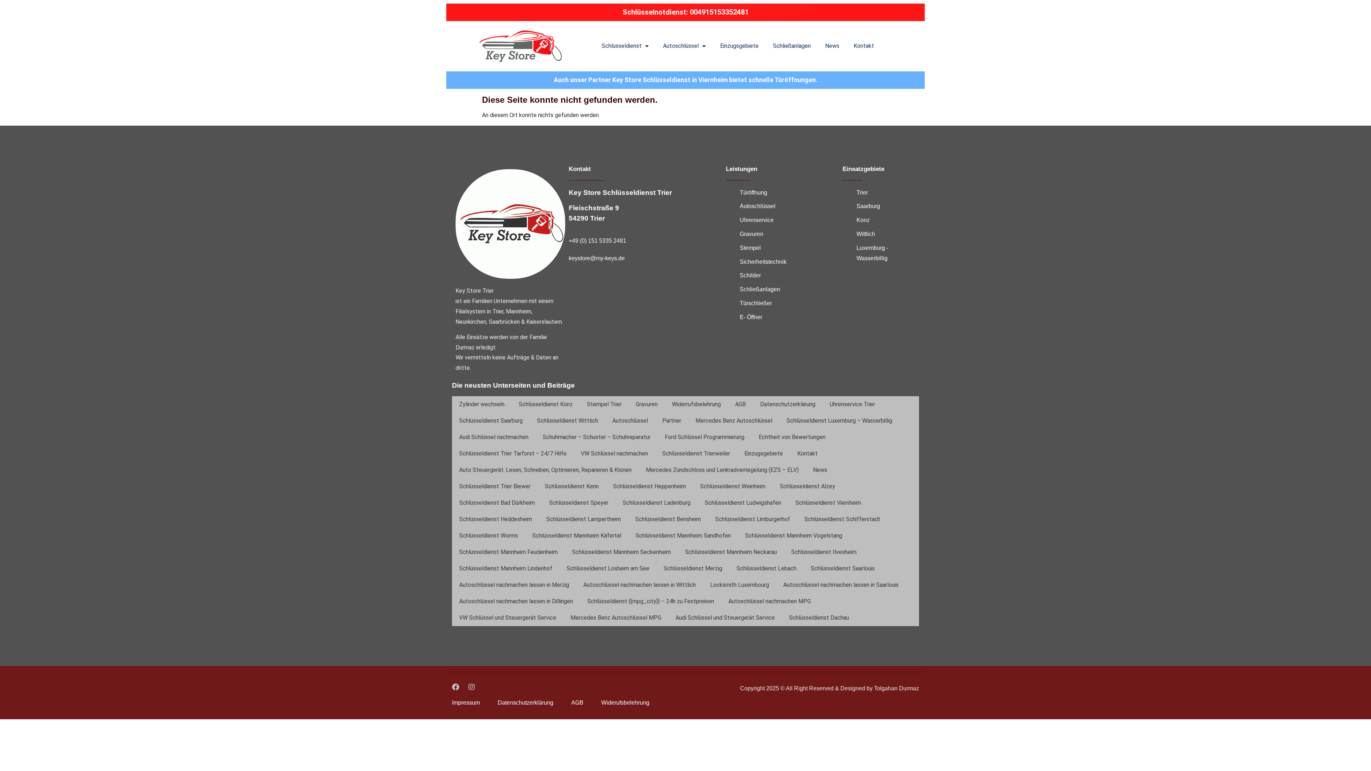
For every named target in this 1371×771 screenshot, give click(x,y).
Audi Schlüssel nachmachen (493, 437)
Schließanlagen (792, 45)
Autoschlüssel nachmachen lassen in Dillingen (516, 601)
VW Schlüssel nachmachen (614, 453)
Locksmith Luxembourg (739, 584)
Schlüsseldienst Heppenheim (649, 486)
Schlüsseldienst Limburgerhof (752, 519)
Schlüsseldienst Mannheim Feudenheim (508, 552)
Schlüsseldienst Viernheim (828, 502)
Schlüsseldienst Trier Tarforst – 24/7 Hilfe (513, 453)
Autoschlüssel (681, 45)
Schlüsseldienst (622, 45)
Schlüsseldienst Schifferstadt (842, 519)
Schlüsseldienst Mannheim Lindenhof (505, 568)
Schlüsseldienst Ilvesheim (824, 552)
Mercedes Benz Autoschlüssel (733, 420)
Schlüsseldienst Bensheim (668, 519)
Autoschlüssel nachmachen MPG (769, 601)
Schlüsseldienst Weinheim (732, 486)
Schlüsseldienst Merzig (693, 568)
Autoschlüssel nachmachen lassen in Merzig (514, 584)
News (832, 45)
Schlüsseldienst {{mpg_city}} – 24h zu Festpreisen (650, 601)
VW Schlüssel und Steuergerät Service (507, 617)
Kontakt (864, 45)
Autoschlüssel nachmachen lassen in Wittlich (639, 584)
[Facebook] (455, 687)
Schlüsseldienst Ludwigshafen (743, 502)
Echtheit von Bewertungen (792, 437)
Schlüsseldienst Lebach (767, 568)
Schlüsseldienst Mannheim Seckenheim (621, 552)
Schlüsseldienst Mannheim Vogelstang (793, 535)
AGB (740, 404)
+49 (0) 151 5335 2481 (597, 241)
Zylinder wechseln (481, 404)
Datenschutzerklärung (787, 404)
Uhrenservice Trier (852, 404)
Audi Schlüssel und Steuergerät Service (725, 617)
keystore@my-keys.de (597, 258)
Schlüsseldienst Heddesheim (495, 519)
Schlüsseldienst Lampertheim (583, 519)
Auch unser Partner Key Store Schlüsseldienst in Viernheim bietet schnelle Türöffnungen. (686, 80)
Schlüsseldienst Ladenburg (656, 502)
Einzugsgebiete (739, 45)
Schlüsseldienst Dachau (819, 617)
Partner (671, 420)
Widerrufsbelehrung (696, 404)
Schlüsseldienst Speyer (578, 502)
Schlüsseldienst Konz (546, 404)
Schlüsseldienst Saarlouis (843, 568)
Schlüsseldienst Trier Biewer (495, 486)
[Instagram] (471, 687)
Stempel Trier (604, 404)
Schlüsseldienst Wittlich (567, 420)
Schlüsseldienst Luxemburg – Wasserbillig (839, 420)
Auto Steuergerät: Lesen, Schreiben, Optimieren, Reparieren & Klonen (545, 470)
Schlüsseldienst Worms (488, 535)
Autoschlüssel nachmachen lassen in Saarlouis (841, 584)
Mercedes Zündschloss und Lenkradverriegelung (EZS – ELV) (722, 470)
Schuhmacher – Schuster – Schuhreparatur (597, 437)
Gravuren (647, 404)
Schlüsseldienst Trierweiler (696, 453)
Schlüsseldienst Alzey (807, 486)
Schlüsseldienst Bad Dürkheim (497, 502)
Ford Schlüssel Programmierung (704, 437)
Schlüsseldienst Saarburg (491, 420)
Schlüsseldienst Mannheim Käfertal (576, 535)
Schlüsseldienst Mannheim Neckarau (731, 552)
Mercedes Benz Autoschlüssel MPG (616, 617)
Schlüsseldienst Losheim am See (608, 568)
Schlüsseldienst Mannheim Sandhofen (683, 535)
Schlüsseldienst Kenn (572, 486)
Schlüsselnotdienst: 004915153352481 (686, 12)
